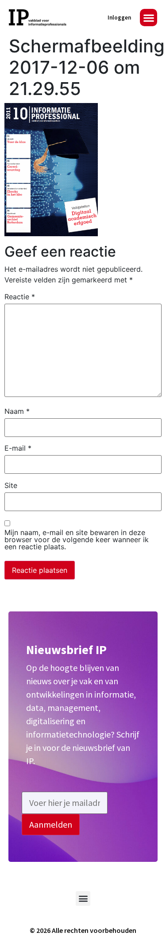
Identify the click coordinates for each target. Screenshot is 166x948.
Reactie (19, 296)
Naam (17, 411)
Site (10, 485)
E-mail (17, 448)
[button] (148, 17)
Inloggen (119, 17)
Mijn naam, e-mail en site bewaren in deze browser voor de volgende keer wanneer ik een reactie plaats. (76, 539)
